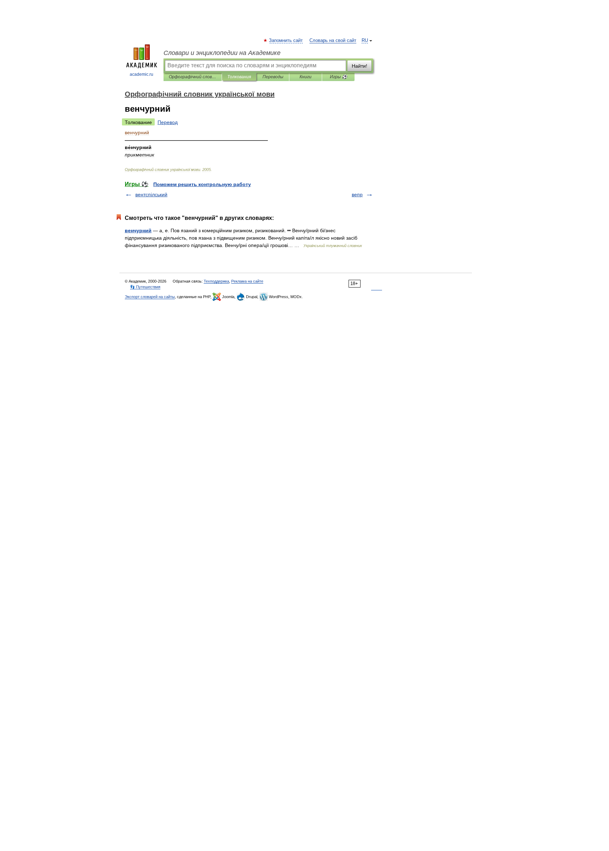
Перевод (168, 122)
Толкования (239, 76)
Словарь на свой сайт (332, 40)
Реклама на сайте (247, 281)
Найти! (359, 66)
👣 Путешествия (145, 287)
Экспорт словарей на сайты (150, 297)
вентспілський (151, 194)
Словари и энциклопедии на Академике (222, 52)
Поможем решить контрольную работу (202, 184)
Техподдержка (216, 281)
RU (365, 40)
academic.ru (141, 74)
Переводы (273, 76)
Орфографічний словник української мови (192, 76)
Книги (306, 76)
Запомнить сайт (286, 40)
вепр (357, 194)
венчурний (138, 230)
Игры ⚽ (338, 76)
